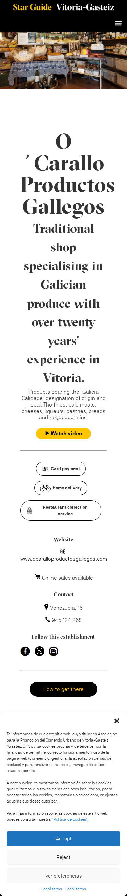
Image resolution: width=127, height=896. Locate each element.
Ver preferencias (63, 876)
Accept (63, 838)
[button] (116, 720)
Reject (63, 857)
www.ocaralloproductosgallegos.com (63, 559)
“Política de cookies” (70, 819)
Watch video (66, 433)
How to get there (63, 689)
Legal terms (51, 889)
